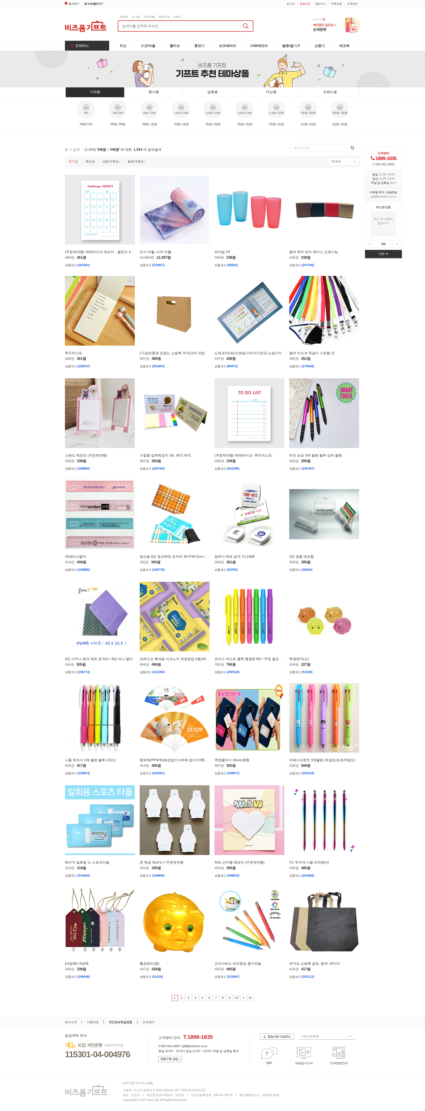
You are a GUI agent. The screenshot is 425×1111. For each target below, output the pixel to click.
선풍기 (177, 16)
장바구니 (320, 3)
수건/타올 (148, 46)
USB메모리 (259, 46)
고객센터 (352, 3)
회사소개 (71, 1022)
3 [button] (320, 19)
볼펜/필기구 (291, 46)
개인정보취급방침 (120, 1022)
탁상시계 (164, 16)
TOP (382, 254)
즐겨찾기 (74, 3)
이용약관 (93, 1022)
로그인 (291, 3)
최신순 (90, 161)
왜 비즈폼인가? (93, 3)
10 (236, 998)
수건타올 (149, 16)
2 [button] (317, 19)
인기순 (73, 161)
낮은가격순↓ (111, 161)
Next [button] (357, 114)
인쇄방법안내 (339, 1063)
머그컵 (136, 16)
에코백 (124, 16)
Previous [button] (67, 114)
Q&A (269, 1063)
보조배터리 (227, 46)
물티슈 (175, 46)
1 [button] (314, 19)
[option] (336, 25)
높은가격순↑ (136, 161)
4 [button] (324, 19)
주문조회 (336, 3)
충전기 (199, 46)
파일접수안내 (304, 1063)
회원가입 (305, 3)
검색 (76, 149)
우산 (123, 46)
